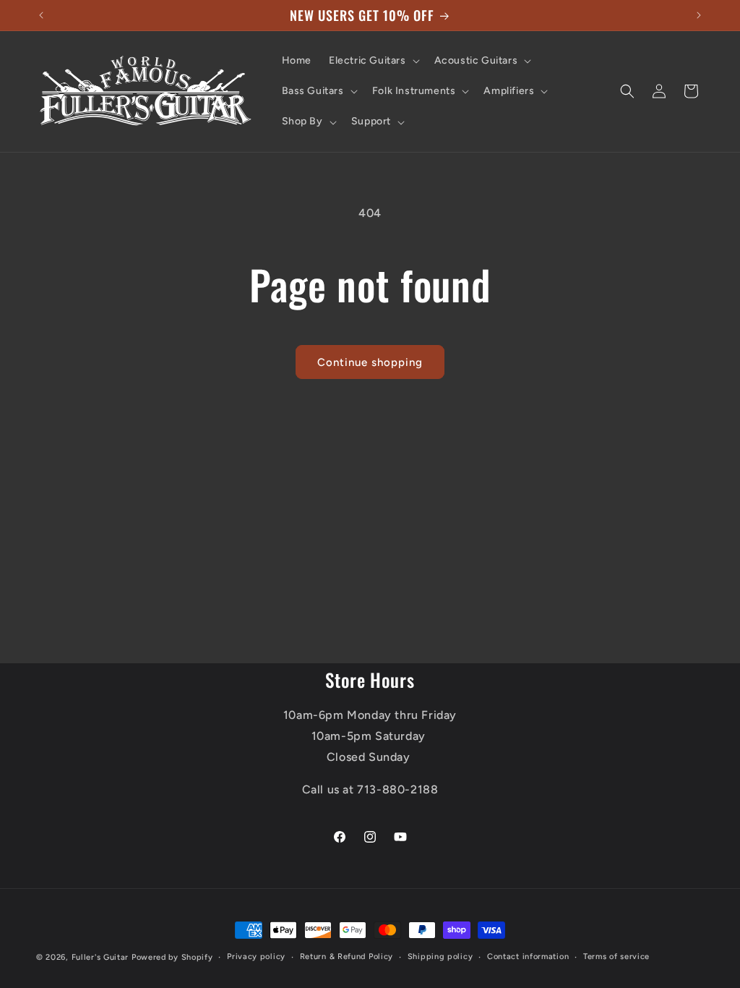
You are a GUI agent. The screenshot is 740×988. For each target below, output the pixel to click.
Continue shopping (370, 362)
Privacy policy (256, 956)
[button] (373, 61)
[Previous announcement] (41, 15)
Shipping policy (440, 956)
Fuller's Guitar (100, 957)
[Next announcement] (699, 15)
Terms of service (616, 956)
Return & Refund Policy (346, 956)
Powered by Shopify (172, 957)
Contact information (528, 956)
